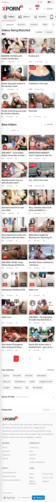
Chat (31, 451)
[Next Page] (39, 359)
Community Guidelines (11, 480)
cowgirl (6, 387)
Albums (5, 458)
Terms (31, 474)
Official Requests (33, 482)
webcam (17, 387)
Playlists (32, 455)
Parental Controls (9, 476)
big (27, 387)
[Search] (30, 8)
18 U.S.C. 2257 (47, 477)
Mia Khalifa (37, 387)
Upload (32, 458)
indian (32, 381)
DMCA (31, 477)
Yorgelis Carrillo (45, 381)
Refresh (50, 370)
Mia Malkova (20, 381)
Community (34, 447)
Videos (4, 447)
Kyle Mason (41, 375)
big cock (6, 381)
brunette (21, 24)
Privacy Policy (47, 474)
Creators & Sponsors (37, 462)
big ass (6, 375)
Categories (10, 25)
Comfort (39, 32)
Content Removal (9, 472)
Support (45, 481)
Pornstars (6, 451)
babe (45, 24)
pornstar (33, 24)
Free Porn (5, 2)
